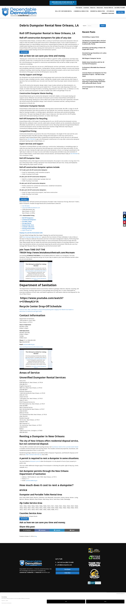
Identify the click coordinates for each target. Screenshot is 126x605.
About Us (92, 7)
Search (84, 25)
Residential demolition (97, 11)
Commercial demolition (81, 11)
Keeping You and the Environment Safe (31, 233)
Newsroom (100, 7)
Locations (86, 7)
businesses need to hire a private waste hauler (65, 447)
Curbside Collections (28, 227)
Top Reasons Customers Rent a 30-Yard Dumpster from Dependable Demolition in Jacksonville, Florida (94, 42)
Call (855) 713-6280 (119, 7)
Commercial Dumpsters (29, 219)
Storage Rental (26, 223)
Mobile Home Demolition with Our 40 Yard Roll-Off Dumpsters (93, 63)
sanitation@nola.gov (29, 344)
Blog (36, 536)
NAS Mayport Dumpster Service (91, 58)
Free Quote (79, 7)
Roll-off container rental (63, 11)
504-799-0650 (24, 52)
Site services (110, 11)
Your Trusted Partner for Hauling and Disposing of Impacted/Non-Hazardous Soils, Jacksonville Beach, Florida (93, 81)
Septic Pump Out (27, 230)
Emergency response (108, 13)
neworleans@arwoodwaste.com (31, 207)
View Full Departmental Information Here (31, 347)
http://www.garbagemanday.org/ (31, 237)
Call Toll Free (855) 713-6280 (65, 562)
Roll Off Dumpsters (27, 218)
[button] (103, 25)
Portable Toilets (27, 221)
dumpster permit (35, 461)
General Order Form (28, 225)
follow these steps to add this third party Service (35, 270)
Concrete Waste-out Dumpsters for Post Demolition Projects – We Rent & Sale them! (94, 74)
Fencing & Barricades (28, 228)
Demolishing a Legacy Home (90, 37)
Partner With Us (108, 7)
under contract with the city (33, 454)
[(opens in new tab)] (94, 564)
